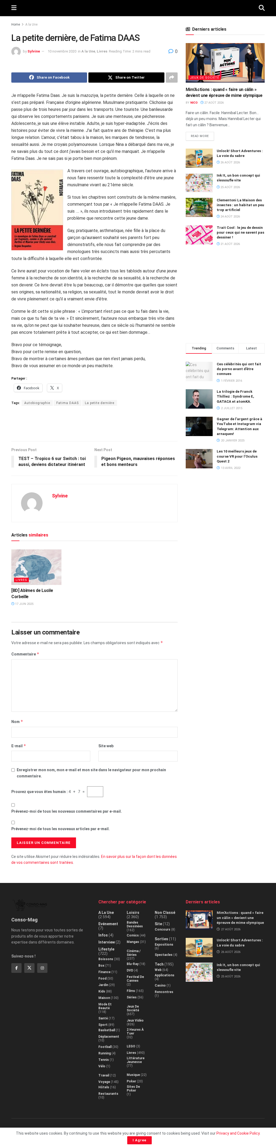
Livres (102, 51)
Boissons (105, 959)
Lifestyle (106, 949)
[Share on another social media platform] (172, 77)
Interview (106, 942)
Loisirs (133, 912)
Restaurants (108, 1094)
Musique (133, 1075)
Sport (103, 1025)
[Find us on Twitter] (29, 968)
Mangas (133, 942)
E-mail (18, 745)
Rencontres (164, 992)
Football (105, 1047)
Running (104, 1053)
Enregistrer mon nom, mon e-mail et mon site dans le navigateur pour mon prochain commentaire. (91, 773)
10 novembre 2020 (62, 51)
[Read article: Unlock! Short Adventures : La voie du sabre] (199, 158)
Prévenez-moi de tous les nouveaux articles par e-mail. (60, 829)
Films (131, 991)
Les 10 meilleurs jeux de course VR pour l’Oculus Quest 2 (237, 456)
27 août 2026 (213, 102)
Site (158, 924)
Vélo (101, 1066)
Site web (105, 746)
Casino (160, 985)
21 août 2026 (230, 244)
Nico (194, 102)
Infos (103, 935)
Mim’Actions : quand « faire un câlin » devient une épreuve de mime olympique (240, 917)
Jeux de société (204, 77)
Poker (131, 1081)
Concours (162, 929)
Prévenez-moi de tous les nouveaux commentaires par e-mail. (66, 811)
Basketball (106, 1030)
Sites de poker (133, 1088)
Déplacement (108, 1037)
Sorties (161, 939)
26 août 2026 (230, 162)
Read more (202, 135)
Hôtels (103, 1087)
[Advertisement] (94, 423)
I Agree (139, 1140)
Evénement (108, 924)
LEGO (131, 1046)
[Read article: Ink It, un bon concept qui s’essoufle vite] (199, 182)
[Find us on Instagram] (42, 968)
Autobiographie (37, 403)
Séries (132, 997)
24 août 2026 (230, 216)
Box (101, 965)
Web (158, 970)
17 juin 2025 (23, 604)
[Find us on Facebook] (16, 968)
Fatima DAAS (67, 403)
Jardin (103, 985)
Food (102, 978)
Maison (104, 998)
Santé (103, 1018)
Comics (133, 935)
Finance (104, 972)
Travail (103, 1075)
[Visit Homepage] (137, 8)
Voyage (104, 1082)
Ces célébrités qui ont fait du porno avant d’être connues (239, 369)
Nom (17, 721)
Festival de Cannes (135, 979)
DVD (130, 970)
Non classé (165, 912)
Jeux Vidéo (135, 1020)
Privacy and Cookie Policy (238, 1133)
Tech (159, 964)
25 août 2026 (230, 187)
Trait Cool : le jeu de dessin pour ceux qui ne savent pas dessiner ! (240, 232)
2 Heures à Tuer (135, 1031)
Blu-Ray (133, 964)
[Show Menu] (13, 8)
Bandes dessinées (135, 924)
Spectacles (163, 955)
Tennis (103, 1060)
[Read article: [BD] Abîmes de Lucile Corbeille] (36, 567)
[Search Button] (262, 8)
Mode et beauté (105, 1006)
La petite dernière (99, 403)
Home (15, 24)
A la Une (31, 24)
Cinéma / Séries (133, 953)
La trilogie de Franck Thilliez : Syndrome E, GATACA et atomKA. (235, 396)
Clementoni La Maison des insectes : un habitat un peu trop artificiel (240, 205)
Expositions (164, 944)
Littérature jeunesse (135, 1060)
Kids (101, 991)
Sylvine (33, 51)
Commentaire (25, 654)
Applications (164, 975)
